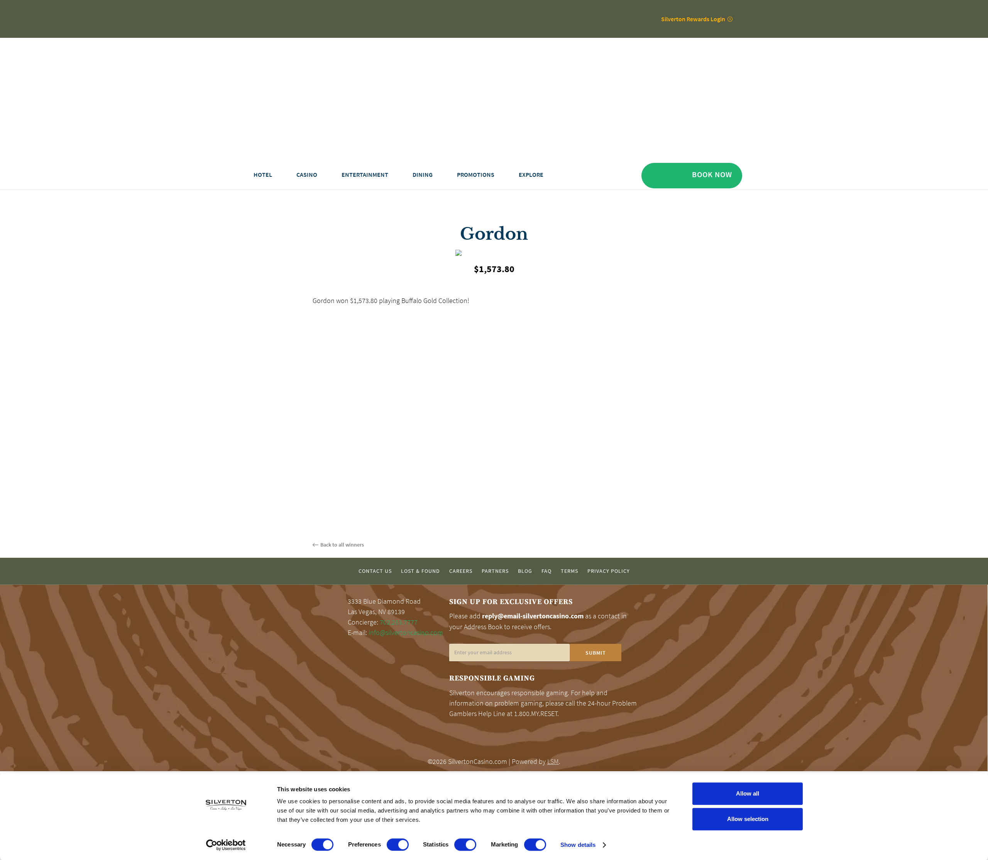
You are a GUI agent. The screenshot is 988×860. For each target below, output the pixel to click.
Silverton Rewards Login (693, 19)
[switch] (398, 844)
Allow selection (747, 819)
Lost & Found (420, 571)
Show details (578, 844)
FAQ (546, 571)
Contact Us (375, 571)
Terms (569, 571)
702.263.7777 (399, 622)
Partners (495, 571)
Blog (525, 571)
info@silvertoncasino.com (406, 632)
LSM (553, 761)
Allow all (747, 793)
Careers (460, 571)
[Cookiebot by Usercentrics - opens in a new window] (226, 845)
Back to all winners (342, 544)
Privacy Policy (608, 571)
